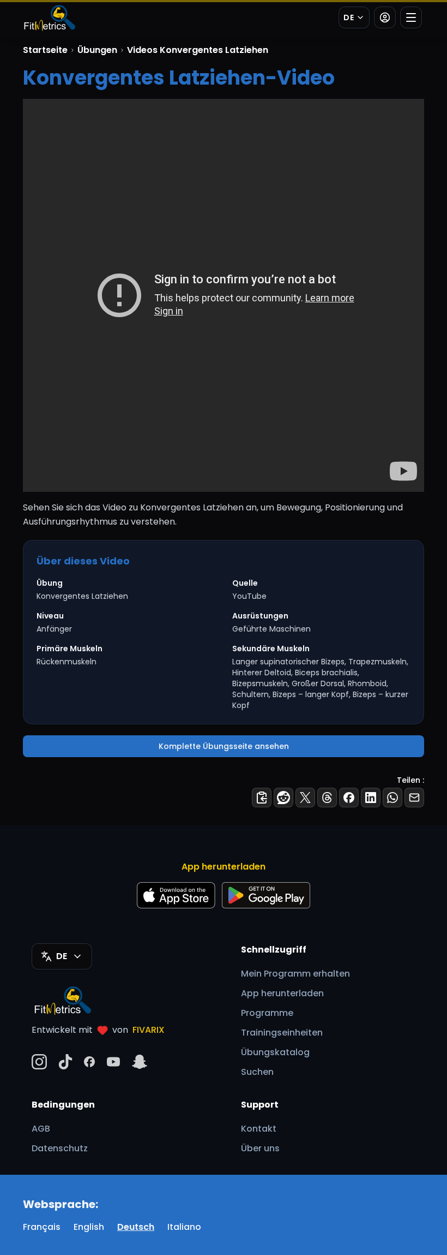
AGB (41, 1128)
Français (42, 1227)
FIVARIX (148, 1030)
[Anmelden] (385, 17)
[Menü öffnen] (411, 17)
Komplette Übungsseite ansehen (224, 746)
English (89, 1227)
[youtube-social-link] (113, 1061)
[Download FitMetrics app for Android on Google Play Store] (266, 895)
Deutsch (135, 1227)
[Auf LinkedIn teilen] (370, 797)
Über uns (260, 1148)
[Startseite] (49, 17)
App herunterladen (282, 993)
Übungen (97, 50)
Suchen (257, 1072)
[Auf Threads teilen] (327, 797)
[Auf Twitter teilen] (305, 797)
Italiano (184, 1227)
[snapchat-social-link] (139, 1061)
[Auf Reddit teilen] (283, 797)
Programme (267, 1013)
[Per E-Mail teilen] (414, 797)
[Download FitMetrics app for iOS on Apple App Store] (176, 895)
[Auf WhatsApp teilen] (392, 797)
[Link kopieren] (261, 797)
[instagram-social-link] (39, 1061)
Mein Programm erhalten (295, 973)
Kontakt (258, 1128)
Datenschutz (60, 1148)
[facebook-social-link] (89, 1061)
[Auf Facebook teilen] (349, 797)
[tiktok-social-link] (65, 1061)
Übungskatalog (275, 1052)
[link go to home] (65, 1000)
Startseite (45, 50)
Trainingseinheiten (282, 1032)
